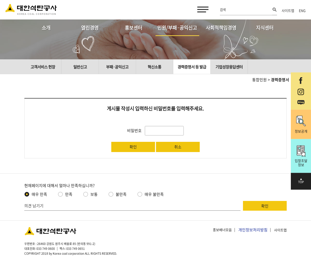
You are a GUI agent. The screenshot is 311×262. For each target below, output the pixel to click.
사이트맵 (288, 10)
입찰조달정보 (301, 162)
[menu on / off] (202, 9)
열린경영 (90, 27)
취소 (177, 147)
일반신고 (80, 67)
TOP (301, 182)
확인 (133, 147)
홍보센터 (133, 27)
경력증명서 (280, 79)
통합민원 (259, 79)
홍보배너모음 (222, 229)
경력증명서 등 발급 (192, 67)
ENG (302, 10)
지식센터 (265, 27)
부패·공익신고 (117, 67)
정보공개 (301, 130)
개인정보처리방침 (253, 230)
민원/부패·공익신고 (177, 27)
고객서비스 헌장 (43, 67)
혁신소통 (154, 67)
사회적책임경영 (221, 27)
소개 (46, 27)
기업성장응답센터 (229, 67)
